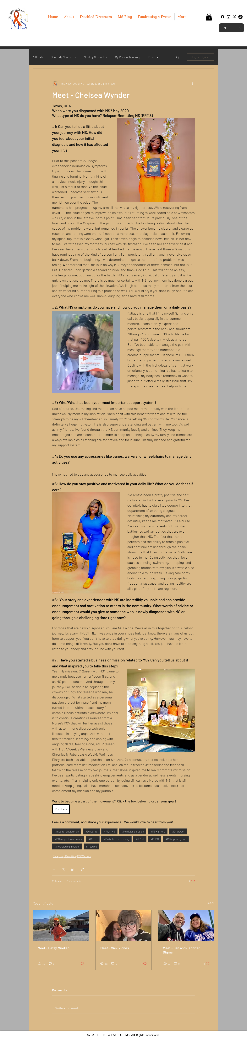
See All (210, 902)
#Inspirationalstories (67, 831)
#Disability (91, 831)
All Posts (38, 57)
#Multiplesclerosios (133, 831)
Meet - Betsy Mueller (53, 948)
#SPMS (140, 839)
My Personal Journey (128, 57)
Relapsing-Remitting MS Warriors (72, 856)
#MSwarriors (157, 831)
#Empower (178, 831)
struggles (91, 846)
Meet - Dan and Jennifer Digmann (181, 950)
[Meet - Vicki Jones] (123, 925)
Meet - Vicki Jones (114, 948)
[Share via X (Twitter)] (63, 869)
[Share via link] (82, 869)
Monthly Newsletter (95, 57)
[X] (234, 17)
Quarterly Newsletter (63, 57)
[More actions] (192, 83)
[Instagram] (228, 17)
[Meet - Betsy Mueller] (61, 925)
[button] (209, 16)
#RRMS (92, 839)
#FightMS (109, 831)
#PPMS (155, 839)
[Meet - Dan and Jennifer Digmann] (186, 925)
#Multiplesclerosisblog (116, 839)
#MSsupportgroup (175, 839)
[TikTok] (240, 17)
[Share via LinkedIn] (73, 869)
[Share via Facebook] (54, 869)
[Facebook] (222, 17)
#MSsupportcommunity (68, 839)
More (151, 57)
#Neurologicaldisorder (67, 846)
